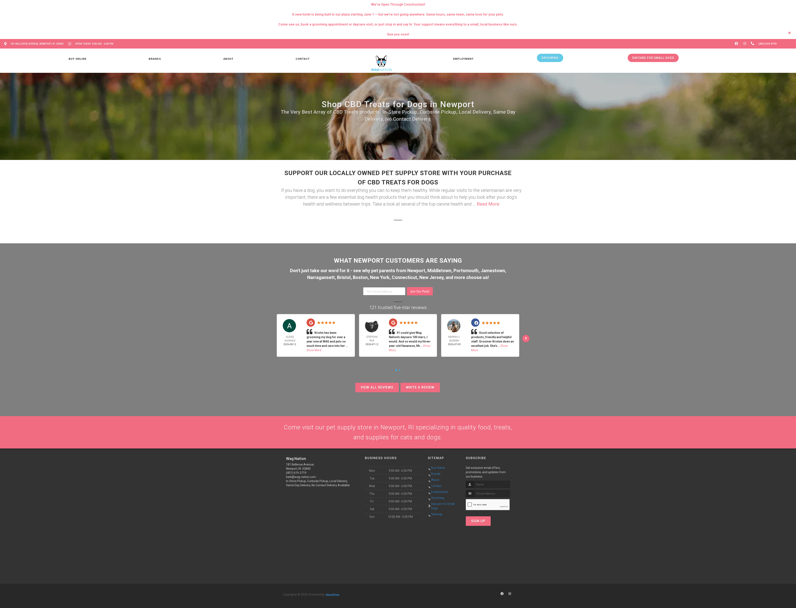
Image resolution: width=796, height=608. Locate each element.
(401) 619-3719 (296, 472)
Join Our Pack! (420, 291)
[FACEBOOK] (736, 44)
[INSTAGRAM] (745, 44)
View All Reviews (377, 387)
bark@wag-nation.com (301, 477)
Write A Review (420, 387)
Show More (314, 350)
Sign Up (478, 521)
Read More (488, 204)
